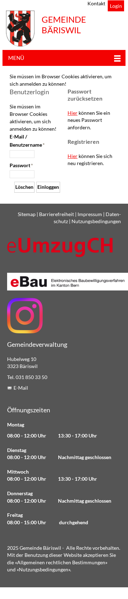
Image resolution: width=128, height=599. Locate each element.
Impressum (90, 214)
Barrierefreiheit (56, 214)
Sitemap (27, 214)
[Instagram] (25, 315)
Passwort (21, 165)
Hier (73, 113)
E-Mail (21, 388)
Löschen (24, 187)
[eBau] (64, 281)
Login (116, 6)
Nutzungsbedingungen (96, 221)
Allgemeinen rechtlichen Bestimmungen (61, 562)
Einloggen (48, 187)
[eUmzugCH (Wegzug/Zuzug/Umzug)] (60, 247)
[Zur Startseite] (20, 28)
